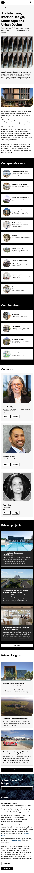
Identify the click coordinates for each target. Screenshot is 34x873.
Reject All (7, 863)
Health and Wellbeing (18, 222)
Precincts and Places (17, 248)
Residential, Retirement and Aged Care (19, 261)
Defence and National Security (20, 197)
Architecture (15, 314)
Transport (14, 287)
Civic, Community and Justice (20, 171)
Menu (7, 2)
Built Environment (7, 8)
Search (31, 2)
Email (14, 416)
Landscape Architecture (18, 339)
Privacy (16, 841)
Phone (5, 416)
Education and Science (18, 210)
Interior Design (16, 326)
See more (17, 645)
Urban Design (15, 352)
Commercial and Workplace (19, 184)
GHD (3, 2)
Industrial (14, 235)
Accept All (7, 868)
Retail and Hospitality (18, 274)
